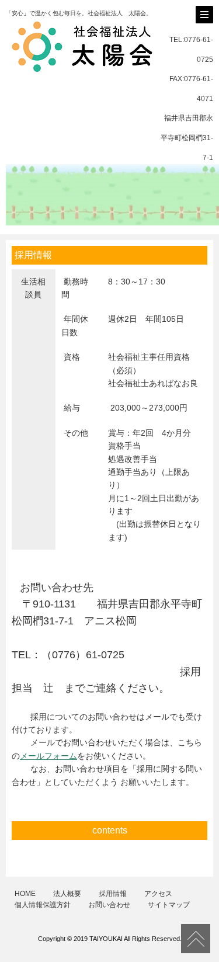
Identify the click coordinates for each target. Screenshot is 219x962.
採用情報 (113, 894)
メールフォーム (48, 755)
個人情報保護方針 (43, 905)
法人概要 (67, 894)
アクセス (158, 894)
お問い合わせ (109, 905)
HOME (25, 894)
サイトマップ (169, 905)
